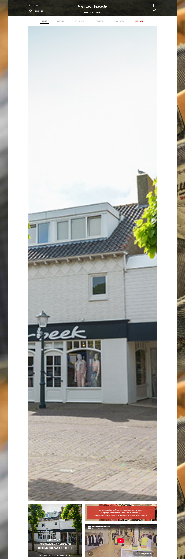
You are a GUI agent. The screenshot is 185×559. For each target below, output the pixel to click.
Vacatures (119, 21)
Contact (139, 21)
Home (44, 21)
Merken (61, 21)
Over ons (79, 21)
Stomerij (99, 21)
